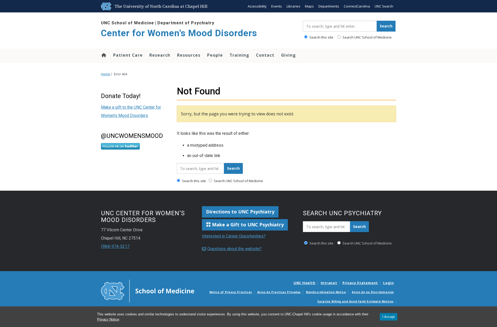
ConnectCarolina (357, 6)
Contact (265, 55)
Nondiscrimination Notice (326, 292)
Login (388, 282)
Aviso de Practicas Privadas (279, 292)
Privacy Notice (108, 319)
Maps (309, 6)
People (215, 55)
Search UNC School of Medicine (367, 37)
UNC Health (305, 282)
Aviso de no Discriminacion (373, 292)
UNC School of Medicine (127, 22)
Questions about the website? (234, 248)
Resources (188, 55)
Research (159, 55)
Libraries (293, 6)
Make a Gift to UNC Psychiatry (247, 224)
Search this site (321, 37)
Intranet (329, 282)
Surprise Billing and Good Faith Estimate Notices (355, 301)
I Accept (388, 317)
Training (239, 55)
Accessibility (257, 6)
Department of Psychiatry (185, 22)
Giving (288, 55)
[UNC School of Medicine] (147, 290)
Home (103, 55)
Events (276, 6)
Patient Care (128, 55)
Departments (328, 6)
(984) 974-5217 (115, 246)
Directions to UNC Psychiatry (240, 212)
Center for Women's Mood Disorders (179, 33)
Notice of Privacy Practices (230, 292)
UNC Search (384, 6)
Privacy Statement (360, 282)
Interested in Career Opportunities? (234, 236)
